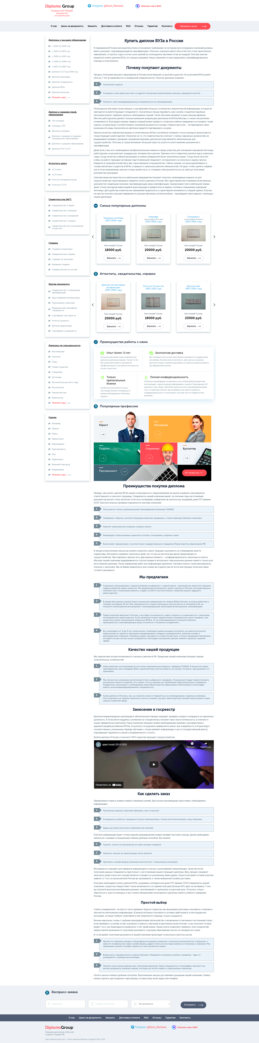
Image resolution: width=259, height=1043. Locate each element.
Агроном (56, 357)
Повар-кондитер (60, 367)
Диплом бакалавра (61, 77)
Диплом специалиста (62, 82)
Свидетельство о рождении (65, 216)
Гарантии (152, 26)
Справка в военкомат (62, 249)
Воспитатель (58, 388)
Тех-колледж (58, 121)
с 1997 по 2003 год (61, 67)
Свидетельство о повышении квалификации (66, 291)
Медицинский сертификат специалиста (64, 309)
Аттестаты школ (58, 163)
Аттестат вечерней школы (64, 180)
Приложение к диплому (63, 303)
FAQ (128, 26)
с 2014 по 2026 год (61, 46)
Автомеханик (58, 352)
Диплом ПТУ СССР (61, 149)
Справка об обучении (62, 259)
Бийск (55, 434)
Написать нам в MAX (151, 6)
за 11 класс (57, 175)
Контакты (167, 26)
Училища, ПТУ (58, 126)
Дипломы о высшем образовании (67, 40)
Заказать (92, 26)
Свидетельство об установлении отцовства (67, 227)
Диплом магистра (60, 92)
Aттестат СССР (59, 185)
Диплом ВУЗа (58, 87)
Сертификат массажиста (64, 316)
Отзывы (138, 26)
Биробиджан (58, 444)
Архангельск (58, 439)
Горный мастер (59, 393)
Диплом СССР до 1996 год (65, 72)
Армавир (56, 424)
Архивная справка (60, 264)
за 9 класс (57, 170)
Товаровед (57, 372)
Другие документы (59, 284)
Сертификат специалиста (64, 331)
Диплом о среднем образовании (68, 144)
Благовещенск (59, 449)
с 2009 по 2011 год (61, 56)
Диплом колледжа (60, 131)
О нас (54, 26)
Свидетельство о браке (63, 206)
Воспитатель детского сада (65, 382)
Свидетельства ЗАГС (60, 199)
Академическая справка (63, 254)
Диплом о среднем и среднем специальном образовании (66, 137)
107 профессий (192, 473)
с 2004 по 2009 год (61, 62)
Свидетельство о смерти (64, 221)
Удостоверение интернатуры (66, 298)
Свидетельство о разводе (64, 211)
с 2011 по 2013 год (61, 51)
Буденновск (57, 459)
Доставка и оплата (111, 26)
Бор (54, 454)
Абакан (55, 429)
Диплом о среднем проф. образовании (63, 113)
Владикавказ (58, 470)
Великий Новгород (61, 465)
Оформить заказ (188, 26)
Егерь (54, 362)
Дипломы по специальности (64, 346)
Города (52, 417)
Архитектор (57, 398)
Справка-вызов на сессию (64, 270)
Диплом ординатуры (62, 326)
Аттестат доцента (60, 321)
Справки (53, 243)
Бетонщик (57, 377)
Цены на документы (72, 26)
